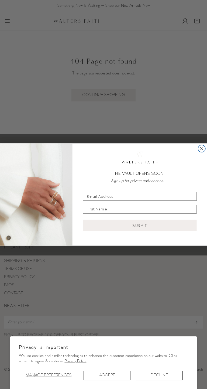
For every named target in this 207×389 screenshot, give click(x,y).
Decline (159, 375)
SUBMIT (140, 225)
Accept (107, 375)
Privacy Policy (75, 361)
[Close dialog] (201, 148)
